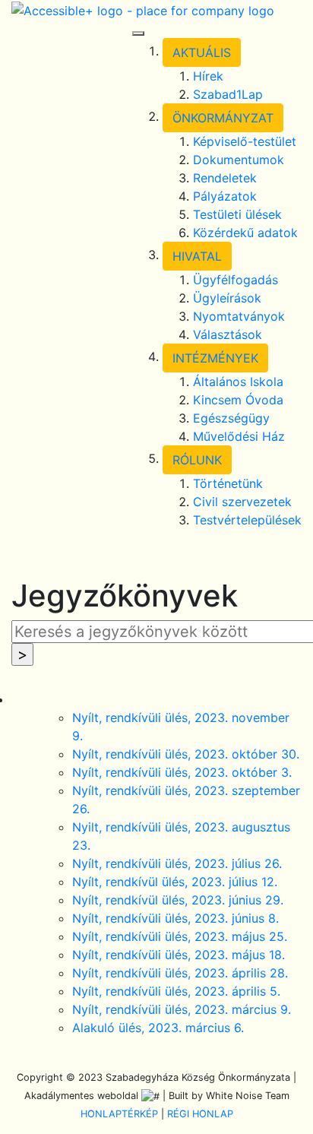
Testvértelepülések (247, 519)
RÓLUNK (197, 459)
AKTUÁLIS (201, 52)
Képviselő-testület (244, 141)
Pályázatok (225, 196)
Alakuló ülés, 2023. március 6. (158, 1027)
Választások (227, 334)
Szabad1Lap (228, 94)
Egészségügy (231, 418)
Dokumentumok (238, 159)
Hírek (208, 76)
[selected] (142, 9)
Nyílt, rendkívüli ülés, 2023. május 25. (179, 936)
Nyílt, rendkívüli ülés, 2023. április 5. (176, 991)
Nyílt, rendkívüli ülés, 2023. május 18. (178, 954)
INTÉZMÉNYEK (215, 358)
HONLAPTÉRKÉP (119, 1114)
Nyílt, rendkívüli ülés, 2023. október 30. (185, 754)
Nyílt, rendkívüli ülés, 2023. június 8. (175, 918)
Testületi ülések (237, 214)
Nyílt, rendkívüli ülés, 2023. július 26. (177, 863)
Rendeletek (225, 177)
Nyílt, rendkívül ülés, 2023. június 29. (177, 900)
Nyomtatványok (239, 316)
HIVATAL (197, 256)
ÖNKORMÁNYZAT (222, 117)
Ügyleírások (227, 298)
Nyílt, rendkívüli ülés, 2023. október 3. (182, 772)
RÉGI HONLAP (200, 1114)
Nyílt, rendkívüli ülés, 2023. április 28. (180, 972)
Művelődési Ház (239, 436)
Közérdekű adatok (245, 232)
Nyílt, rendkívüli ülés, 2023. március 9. (181, 1009)
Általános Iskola (238, 381)
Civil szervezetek (242, 501)
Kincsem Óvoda (238, 399)
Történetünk (228, 483)
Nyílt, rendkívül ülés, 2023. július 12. (174, 881)
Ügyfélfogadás (235, 279)
